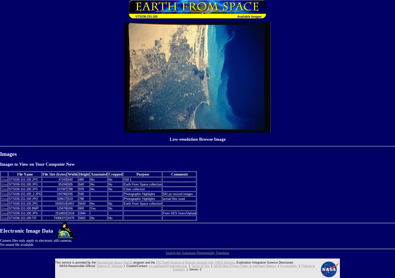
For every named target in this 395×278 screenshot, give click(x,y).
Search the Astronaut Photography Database (197, 253)
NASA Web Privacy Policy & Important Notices (245, 266)
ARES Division (225, 262)
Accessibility (288, 266)
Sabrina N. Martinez (110, 266)
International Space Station (115, 262)
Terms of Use (200, 266)
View (4, 179)
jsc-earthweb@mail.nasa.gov (168, 266)
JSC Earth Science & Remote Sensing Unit (184, 262)
